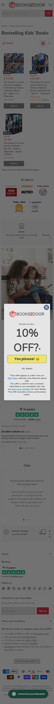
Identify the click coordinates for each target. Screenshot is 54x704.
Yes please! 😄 (27, 359)
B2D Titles (12, 378)
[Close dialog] (46, 307)
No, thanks (27, 368)
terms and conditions (21, 389)
